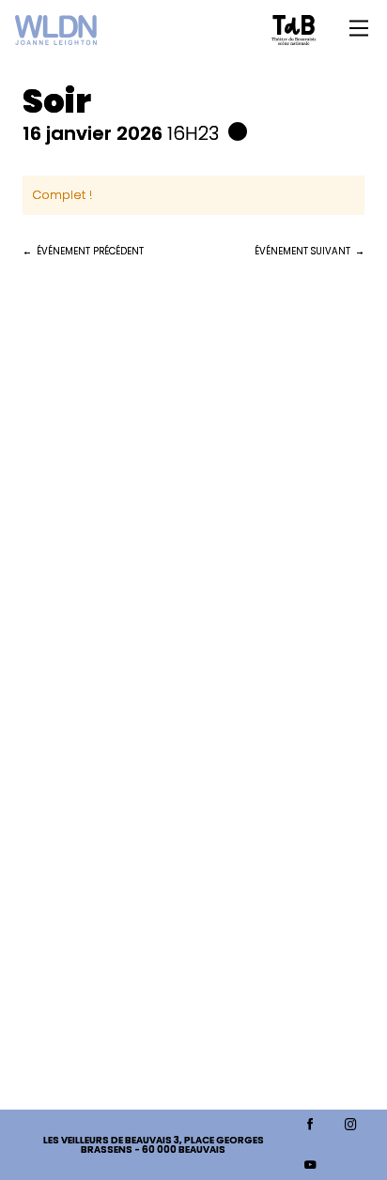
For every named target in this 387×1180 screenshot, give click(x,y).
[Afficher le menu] (359, 28)
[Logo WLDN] (56, 30)
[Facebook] (310, 1125)
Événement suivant (302, 251)
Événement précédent (90, 251)
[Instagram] (350, 1125)
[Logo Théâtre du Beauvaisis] (293, 30)
